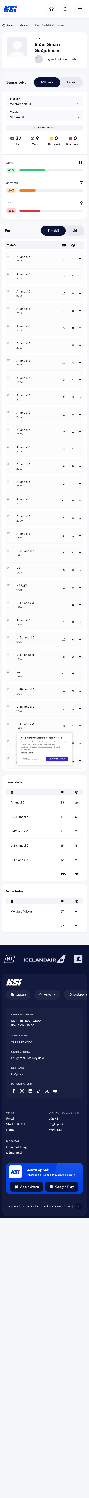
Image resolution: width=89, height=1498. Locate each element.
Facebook (13, 1091)
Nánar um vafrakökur (27, 753)
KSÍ (10, 9)
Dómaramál (14, 1152)
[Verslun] (51, 9)
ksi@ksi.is (17, 1074)
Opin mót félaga (17, 1147)
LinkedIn (30, 1091)
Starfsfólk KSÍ (15, 1124)
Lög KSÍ (54, 1118)
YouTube (55, 1091)
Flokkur (15, 98)
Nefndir (11, 1129)
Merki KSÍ (55, 1129)
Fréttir (10, 1118)
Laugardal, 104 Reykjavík (28, 1058)
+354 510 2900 (21, 1041)
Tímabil (14, 112)
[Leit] (66, 9)
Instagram (22, 1091)
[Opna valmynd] (80, 9)
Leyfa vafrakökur (57, 759)
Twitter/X (46, 1091)
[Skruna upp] (78, 1206)
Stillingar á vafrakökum (57, 1206)
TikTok (38, 1091)
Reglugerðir (57, 1124)
